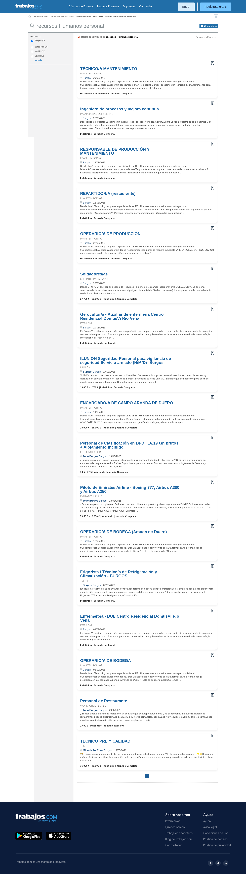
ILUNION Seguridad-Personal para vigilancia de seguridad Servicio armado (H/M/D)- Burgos (125, 361)
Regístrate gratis (215, 6)
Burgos (38, 40)
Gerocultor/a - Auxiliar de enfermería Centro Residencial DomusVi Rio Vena (122, 316)
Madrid (38, 51)
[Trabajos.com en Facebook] (210, 863)
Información (172, 821)
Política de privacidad (217, 845)
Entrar (186, 6)
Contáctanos (173, 845)
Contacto (145, 6)
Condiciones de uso (215, 833)
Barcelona (39, 47)
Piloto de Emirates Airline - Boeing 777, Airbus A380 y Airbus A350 (129, 489)
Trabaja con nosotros (179, 833)
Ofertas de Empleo (81, 6)
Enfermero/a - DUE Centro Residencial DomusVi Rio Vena (129, 618)
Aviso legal (210, 827)
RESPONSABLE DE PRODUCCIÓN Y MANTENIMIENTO (115, 151)
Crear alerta (210, 26)
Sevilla (38, 56)
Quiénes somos (175, 827)
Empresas (129, 6)
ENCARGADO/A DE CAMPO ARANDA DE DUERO (126, 403)
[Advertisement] (140, 51)
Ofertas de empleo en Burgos (62, 16)
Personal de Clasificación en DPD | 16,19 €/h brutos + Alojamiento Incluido (129, 445)
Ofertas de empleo (40, 16)
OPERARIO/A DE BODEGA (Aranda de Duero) (123, 532)
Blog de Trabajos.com (178, 839)
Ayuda (207, 821)
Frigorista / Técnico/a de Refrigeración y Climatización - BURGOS (118, 574)
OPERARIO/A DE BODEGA (105, 661)
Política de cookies (215, 839)
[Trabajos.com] (28, 9)
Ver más (38, 60)
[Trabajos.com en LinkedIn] (225, 863)
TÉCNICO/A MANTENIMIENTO (108, 69)
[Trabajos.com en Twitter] (218, 863)
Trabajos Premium (108, 6)
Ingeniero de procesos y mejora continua (119, 109)
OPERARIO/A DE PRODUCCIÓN (110, 234)
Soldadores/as (94, 274)
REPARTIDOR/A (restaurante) (108, 193)
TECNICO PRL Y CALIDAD (105, 741)
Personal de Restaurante (103, 701)
